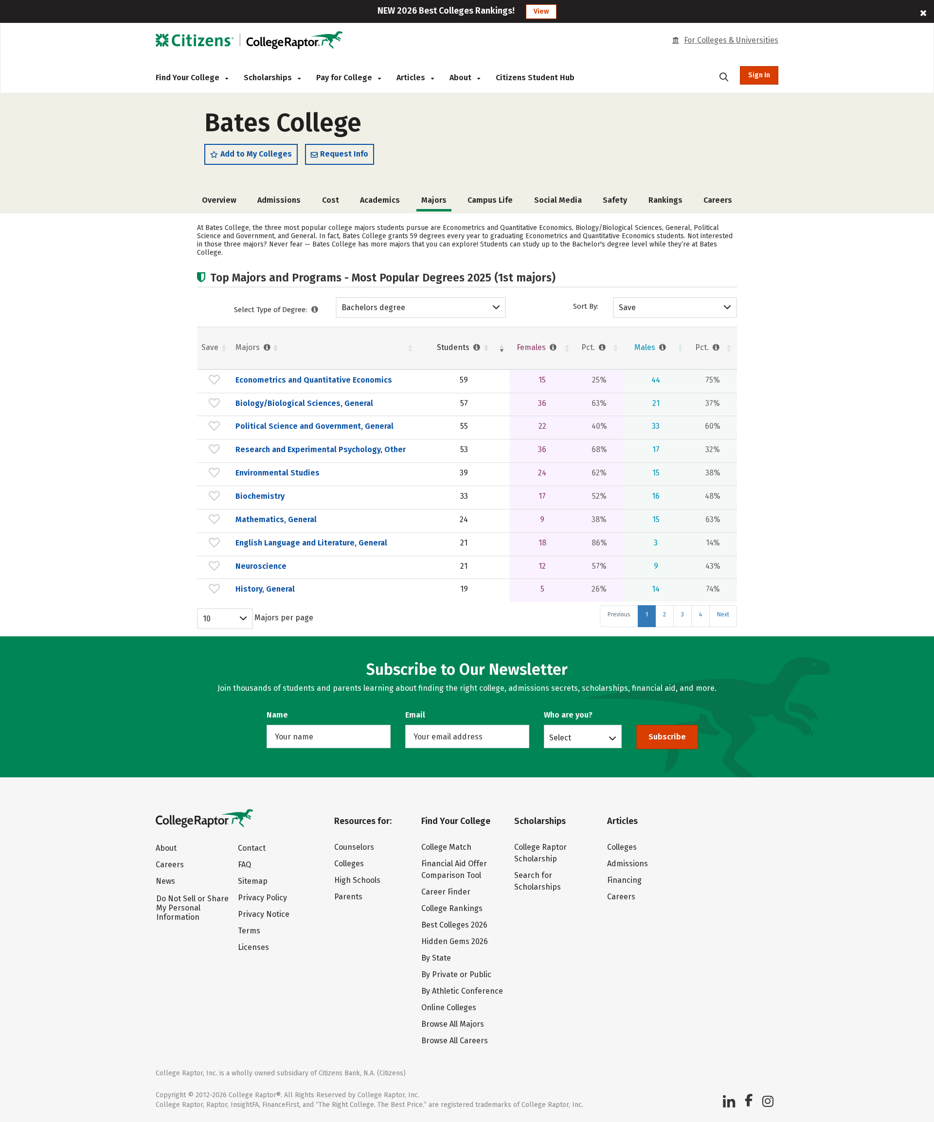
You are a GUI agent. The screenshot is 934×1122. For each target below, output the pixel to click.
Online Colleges (448, 1007)
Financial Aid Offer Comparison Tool (454, 869)
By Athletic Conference (462, 991)
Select (560, 737)
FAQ (244, 864)
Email (415, 714)
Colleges (349, 863)
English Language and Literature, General (311, 542)
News (165, 881)
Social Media (558, 200)
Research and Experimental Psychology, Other (320, 449)
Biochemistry (260, 496)
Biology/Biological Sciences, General (304, 403)
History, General (265, 589)
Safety (615, 200)
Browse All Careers (454, 1040)
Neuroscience (261, 566)
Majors (248, 347)
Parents (348, 896)
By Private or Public (456, 974)
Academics (380, 200)
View (541, 11)
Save (627, 307)
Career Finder (445, 891)
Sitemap (253, 881)
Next (723, 614)
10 (207, 618)
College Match (446, 847)
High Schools (357, 880)
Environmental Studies (277, 472)
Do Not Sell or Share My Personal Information (192, 908)
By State (436, 958)
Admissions (279, 200)
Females (532, 347)
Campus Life (490, 200)
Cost (330, 200)
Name (277, 714)
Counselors (354, 847)
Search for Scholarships (537, 881)
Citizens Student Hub (535, 77)
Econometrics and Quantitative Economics (313, 380)
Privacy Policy (262, 897)
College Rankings (452, 908)
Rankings (665, 200)
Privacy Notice (263, 914)
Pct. (589, 347)
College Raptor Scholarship (540, 852)
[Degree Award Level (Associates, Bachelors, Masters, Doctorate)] (315, 309)
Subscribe (667, 736)
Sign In (759, 75)
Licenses (253, 947)
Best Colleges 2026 (454, 924)
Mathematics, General (276, 519)
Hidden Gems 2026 (454, 941)
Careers (717, 200)
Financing (624, 880)
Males (645, 347)
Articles (411, 77)
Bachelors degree (373, 307)
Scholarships (269, 77)
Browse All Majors (452, 1024)
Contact (252, 848)
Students (454, 347)
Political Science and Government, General (314, 426)
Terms (249, 930)
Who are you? (568, 714)
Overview (219, 200)
